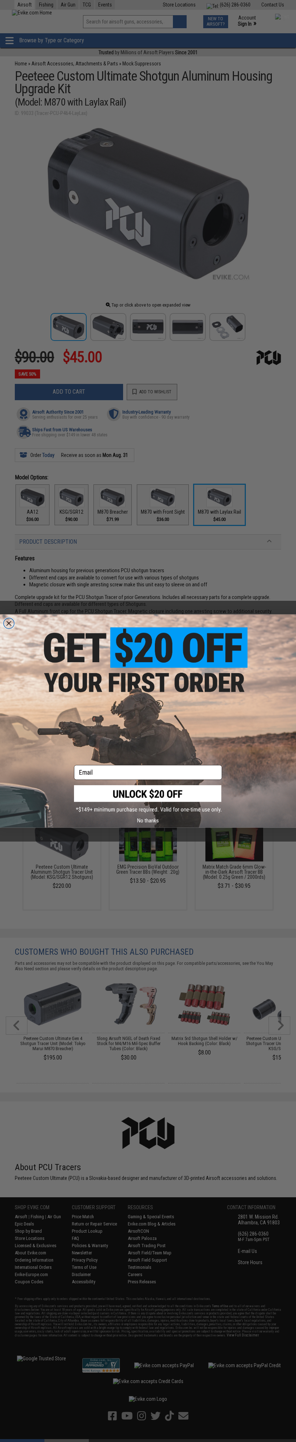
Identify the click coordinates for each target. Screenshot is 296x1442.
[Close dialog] (9, 623)
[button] (148, 799)
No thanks (148, 820)
